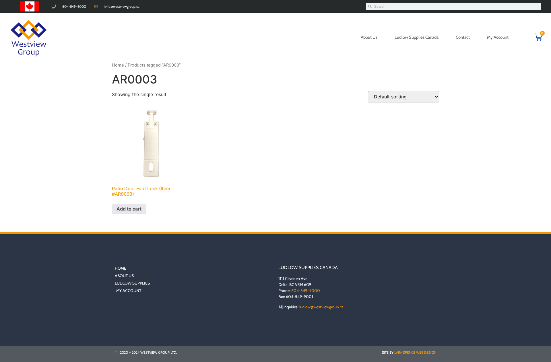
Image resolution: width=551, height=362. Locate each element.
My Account (498, 37)
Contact (463, 37)
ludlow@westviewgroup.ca (321, 307)
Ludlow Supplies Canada (417, 37)
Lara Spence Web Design (415, 352)
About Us (369, 37)
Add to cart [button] (129, 209)
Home (118, 65)
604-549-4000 (305, 290)
